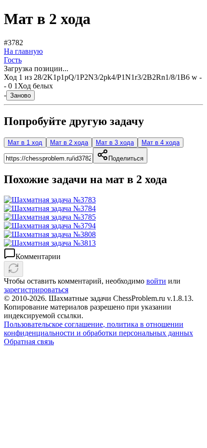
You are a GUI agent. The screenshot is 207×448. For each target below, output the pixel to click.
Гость (13, 60)
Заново (20, 95)
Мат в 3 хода (115, 142)
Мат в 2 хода (69, 142)
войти (156, 281)
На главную (23, 51)
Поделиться (125, 158)
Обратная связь (29, 341)
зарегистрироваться (36, 290)
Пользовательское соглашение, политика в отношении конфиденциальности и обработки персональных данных (98, 328)
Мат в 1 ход (25, 142)
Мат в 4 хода (161, 142)
